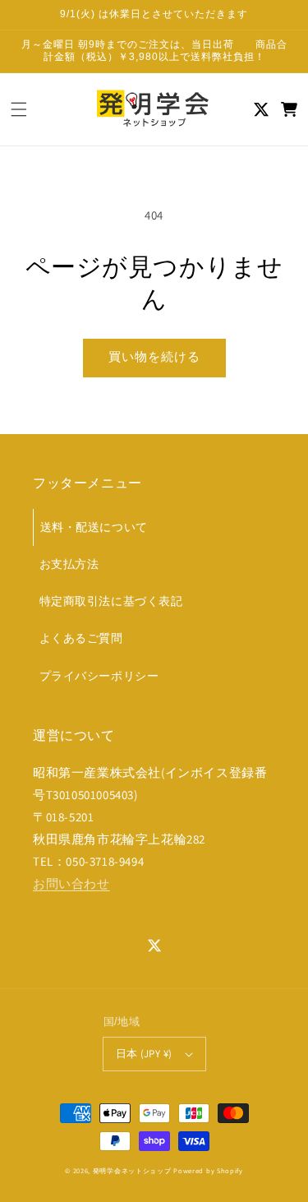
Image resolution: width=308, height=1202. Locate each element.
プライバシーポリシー (99, 675)
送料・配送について (94, 527)
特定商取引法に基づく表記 (111, 601)
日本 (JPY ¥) (144, 1054)
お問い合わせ (71, 883)
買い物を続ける (154, 356)
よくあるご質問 (81, 638)
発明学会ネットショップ (132, 1170)
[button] (19, 109)
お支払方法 (69, 564)
